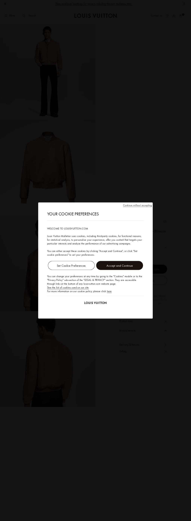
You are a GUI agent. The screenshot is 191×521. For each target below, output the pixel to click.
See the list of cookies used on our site (68, 287)
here (109, 291)
